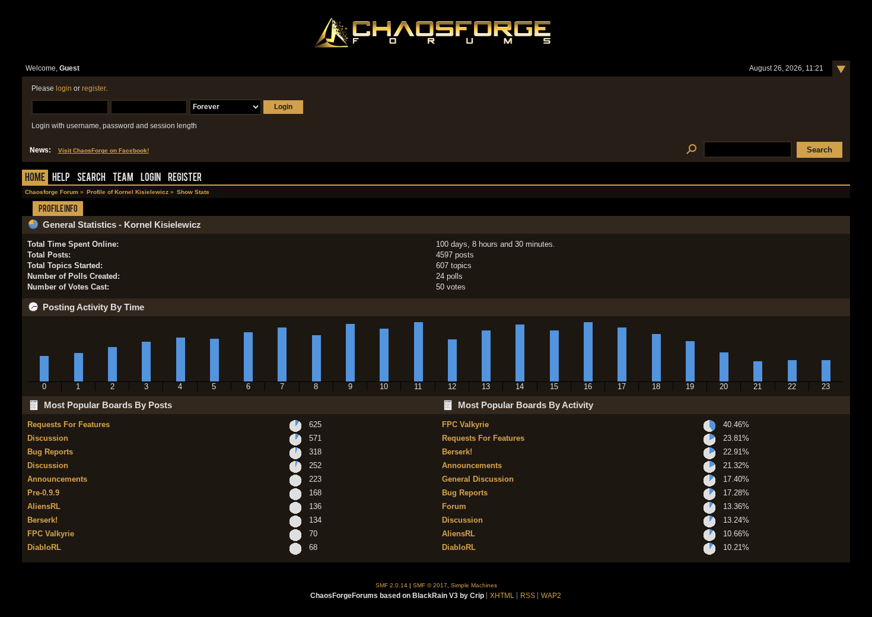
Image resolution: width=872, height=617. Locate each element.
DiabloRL (44, 547)
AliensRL (44, 506)
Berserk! (42, 520)
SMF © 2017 (430, 585)
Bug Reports (50, 451)
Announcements (57, 479)
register (94, 88)
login (64, 88)
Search (91, 178)
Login (151, 178)
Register (185, 178)
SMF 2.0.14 (391, 585)
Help (61, 178)
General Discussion (478, 479)
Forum (454, 506)
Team (123, 178)
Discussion (47, 438)
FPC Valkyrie (50, 533)
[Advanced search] (692, 149)
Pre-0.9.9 (43, 492)
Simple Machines (474, 585)
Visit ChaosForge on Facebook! (103, 150)
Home (35, 178)
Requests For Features (68, 424)
